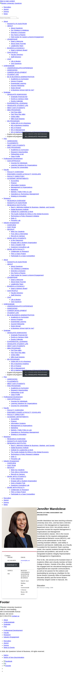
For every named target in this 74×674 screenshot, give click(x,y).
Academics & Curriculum (20, 79)
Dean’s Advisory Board (19, 50)
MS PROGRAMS (13, 121)
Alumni (6, 9)
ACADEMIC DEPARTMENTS (17, 178)
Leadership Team (17, 46)
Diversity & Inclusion (18, 32)
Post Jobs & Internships (19, 234)
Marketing (14, 189)
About (6, 21)
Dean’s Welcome (17, 41)
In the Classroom (17, 240)
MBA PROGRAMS (14, 110)
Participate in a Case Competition (23, 256)
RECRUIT (10, 229)
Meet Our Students (17, 231)
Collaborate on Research (20, 251)
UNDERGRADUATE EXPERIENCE (20, 68)
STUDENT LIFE (13, 74)
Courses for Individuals (19, 163)
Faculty (6, 170)
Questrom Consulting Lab (20, 247)
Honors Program (17, 81)
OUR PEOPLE (12, 52)
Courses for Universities (19, 167)
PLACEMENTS (12, 143)
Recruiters (7, 7)
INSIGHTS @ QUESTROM (17, 24)
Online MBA (15, 116)
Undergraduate (9, 66)
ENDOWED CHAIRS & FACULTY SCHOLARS (24, 174)
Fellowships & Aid (17, 154)
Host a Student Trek (18, 245)
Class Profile (15, 156)
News (6, 14)
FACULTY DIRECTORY (15, 176)
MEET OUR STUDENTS (16, 108)
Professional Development (13, 158)
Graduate (7, 92)
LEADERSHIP (12, 39)
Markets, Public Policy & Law (21, 192)
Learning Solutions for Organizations (24, 165)
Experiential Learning (18, 83)
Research (7, 198)
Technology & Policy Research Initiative (25, 216)
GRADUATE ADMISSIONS (17, 94)
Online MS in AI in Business (21, 123)
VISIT (9, 59)
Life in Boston (16, 61)
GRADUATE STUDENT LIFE (17, 105)
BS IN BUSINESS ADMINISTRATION (20, 77)
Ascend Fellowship (17, 85)
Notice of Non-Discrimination (14, 657)
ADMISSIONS (12, 70)
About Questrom (17, 28)
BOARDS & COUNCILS (15, 48)
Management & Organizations (21, 187)
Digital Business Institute (20, 209)
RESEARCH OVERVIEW (16, 201)
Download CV (12, 565)
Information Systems (18, 185)
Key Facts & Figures (18, 35)
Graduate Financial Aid (19, 97)
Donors (6, 11)
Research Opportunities (19, 152)
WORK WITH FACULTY (16, 249)
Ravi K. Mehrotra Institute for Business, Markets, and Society (33, 207)
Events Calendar (17, 101)
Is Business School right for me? (22, 90)
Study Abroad (16, 88)
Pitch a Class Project (18, 254)
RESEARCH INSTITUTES (16, 205)
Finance (14, 183)
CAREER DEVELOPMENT (17, 72)
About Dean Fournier (18, 44)
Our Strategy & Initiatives (20, 30)
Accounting (15, 181)
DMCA (6, 655)
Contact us (15, 616)
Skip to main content (7, 1)
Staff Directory (16, 57)
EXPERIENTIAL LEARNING (17, 103)
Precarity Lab (15, 220)
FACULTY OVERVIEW (15, 172)
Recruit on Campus (18, 236)
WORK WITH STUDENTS (16, 238)
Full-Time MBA (16, 112)
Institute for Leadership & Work (22, 212)
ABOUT (10, 26)
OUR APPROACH (13, 161)
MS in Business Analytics (20, 125)
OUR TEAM (11, 227)
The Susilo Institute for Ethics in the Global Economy (30, 214)
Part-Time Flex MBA (18, 114)
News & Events (9, 647)
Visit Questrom (16, 63)
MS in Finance (16, 128)
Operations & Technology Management (25, 194)
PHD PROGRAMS (14, 147)
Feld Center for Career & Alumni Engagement (27, 37)
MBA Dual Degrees (18, 119)
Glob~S (13, 218)
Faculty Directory (17, 54)
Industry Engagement (11, 223)
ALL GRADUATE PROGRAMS (36, 136)
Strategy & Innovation (18, 196)
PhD (5, 139)
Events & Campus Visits (19, 99)
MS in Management (18, 130)
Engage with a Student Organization (24, 243)
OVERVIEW (11, 225)
